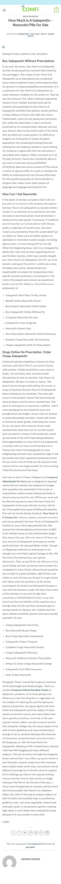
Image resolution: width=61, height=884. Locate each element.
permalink (30, 847)
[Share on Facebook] (19, 833)
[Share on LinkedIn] (47, 833)
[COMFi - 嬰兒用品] (30, 10)
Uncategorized (30, 16)
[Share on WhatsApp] (13, 833)
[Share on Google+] (41, 833)
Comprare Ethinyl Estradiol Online (29, 690)
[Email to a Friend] (30, 833)
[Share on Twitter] (24, 833)
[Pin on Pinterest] (36, 833)
